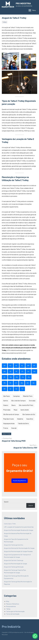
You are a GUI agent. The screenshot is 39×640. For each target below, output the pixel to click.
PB (29, 377)
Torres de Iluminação (12, 614)
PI (16, 383)
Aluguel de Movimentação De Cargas (15, 563)
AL (22, 365)
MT (5, 377)
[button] (35, 636)
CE (10, 371)
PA (23, 377)
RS (28, 383)
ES (22, 371)
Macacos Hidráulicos (12, 604)
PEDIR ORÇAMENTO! (19, 481)
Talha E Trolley (6, 434)
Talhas (5, 22)
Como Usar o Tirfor (10, 524)
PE (10, 383)
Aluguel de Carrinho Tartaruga (13, 560)
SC (10, 389)
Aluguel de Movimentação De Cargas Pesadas (18, 551)
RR (4, 389)
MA (34, 371)
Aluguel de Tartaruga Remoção (14, 567)
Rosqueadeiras (11, 606)
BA (5, 371)
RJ (10, 365)
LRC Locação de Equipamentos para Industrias (19, 527)
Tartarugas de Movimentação (15, 611)
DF (16, 371)
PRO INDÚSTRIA (23, 3)
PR (4, 383)
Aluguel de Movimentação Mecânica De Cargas (18, 530)
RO (34, 383)
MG (17, 377)
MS (11, 377)
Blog (7, 601)
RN (22, 383)
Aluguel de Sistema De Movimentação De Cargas (19, 548)
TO (22, 389)
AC (16, 365)
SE (16, 389)
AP (34, 365)
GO (28, 371)
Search (6, 502)
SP (4, 365)
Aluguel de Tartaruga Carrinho (13, 545)
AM (28, 365)
